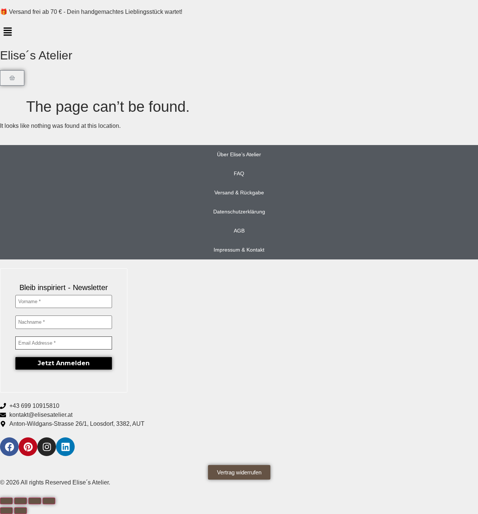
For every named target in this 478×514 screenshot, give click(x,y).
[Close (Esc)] (49, 501)
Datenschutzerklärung (239, 212)
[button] (239, 32)
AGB (239, 231)
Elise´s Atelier (36, 55)
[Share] (34, 501)
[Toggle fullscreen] (20, 501)
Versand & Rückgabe (239, 193)
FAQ (239, 173)
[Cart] (12, 78)
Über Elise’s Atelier (239, 154)
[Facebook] (9, 446)
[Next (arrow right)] (20, 510)
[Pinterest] (28, 446)
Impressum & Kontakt (239, 250)
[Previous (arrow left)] (6, 510)
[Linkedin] (65, 446)
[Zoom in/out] (6, 501)
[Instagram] (46, 446)
